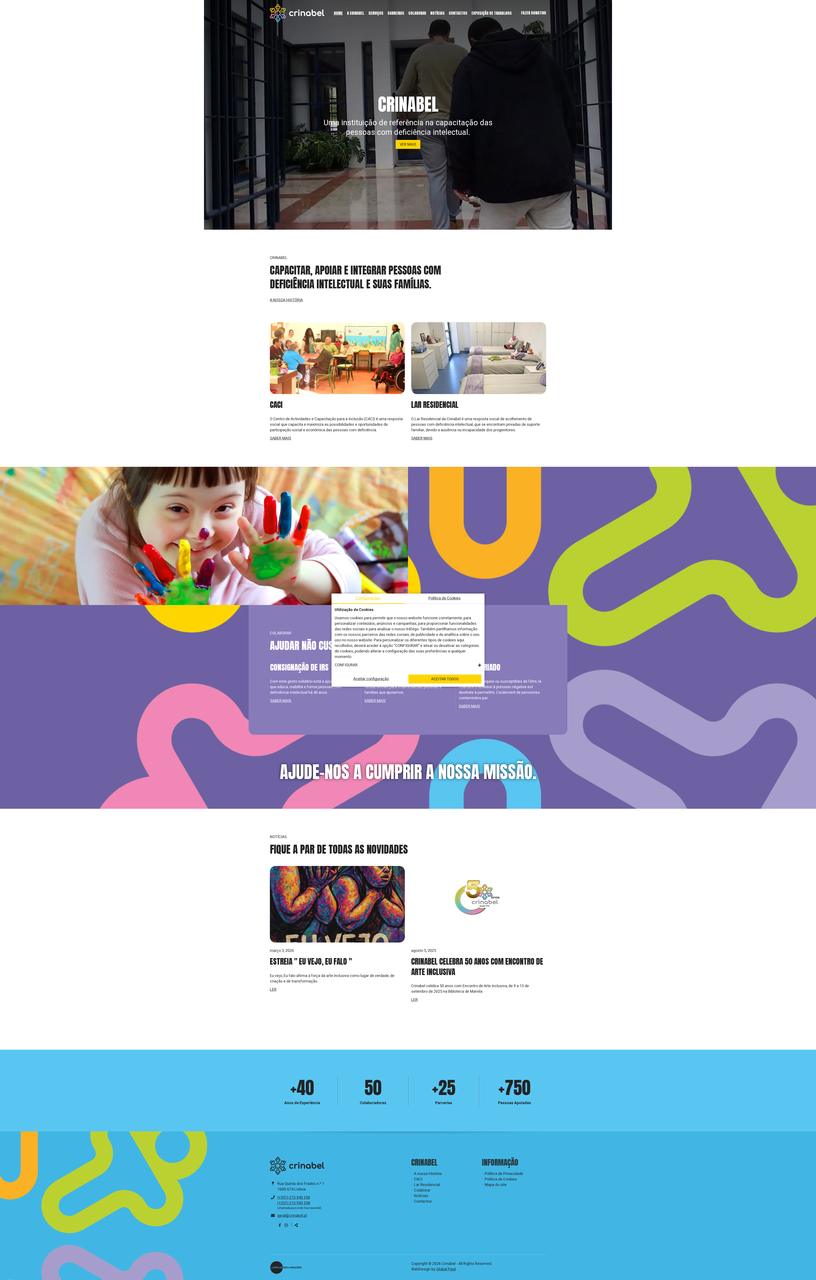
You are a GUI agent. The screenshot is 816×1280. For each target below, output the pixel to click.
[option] (314, 685)
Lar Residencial (427, 1185)
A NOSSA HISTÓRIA (286, 300)
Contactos (458, 13)
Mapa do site (496, 1185)
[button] (408, 665)
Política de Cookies (501, 1179)
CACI (418, 1179)
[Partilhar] (296, 1225)
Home (338, 13)
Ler (273, 1010)
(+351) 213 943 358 (293, 1203)
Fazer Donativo (533, 13)
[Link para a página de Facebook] (280, 1225)
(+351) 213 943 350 (293, 1197)
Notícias (437, 13)
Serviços (375, 13)
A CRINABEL (355, 13)
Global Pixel (446, 1269)
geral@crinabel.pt (292, 1216)
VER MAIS (408, 144)
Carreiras (396, 13)
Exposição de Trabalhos (492, 13)
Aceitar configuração (371, 679)
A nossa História (428, 1174)
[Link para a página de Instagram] (286, 1225)
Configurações (368, 598)
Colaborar (417, 13)
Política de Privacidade (504, 1174)
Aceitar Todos (445, 679)
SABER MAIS (280, 438)
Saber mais (280, 701)
